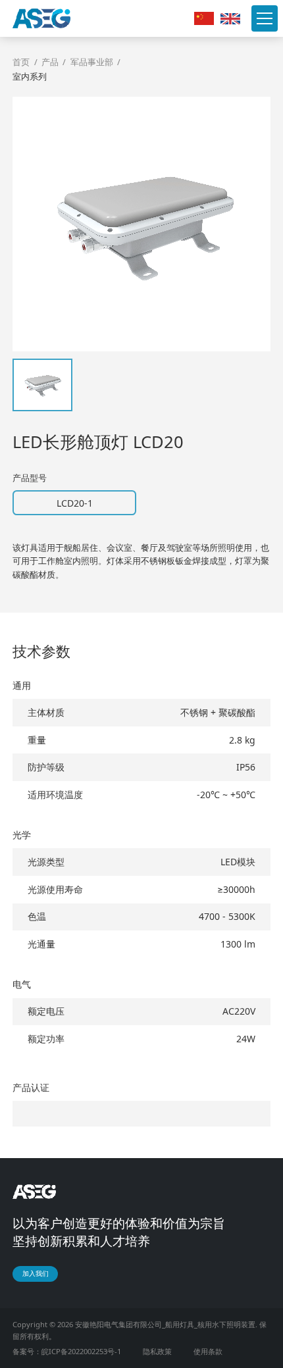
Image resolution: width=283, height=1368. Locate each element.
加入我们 (35, 1273)
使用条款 (207, 1351)
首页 (21, 62)
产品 (50, 62)
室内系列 (30, 76)
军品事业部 (91, 62)
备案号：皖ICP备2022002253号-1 (67, 1351)
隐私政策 (157, 1351)
